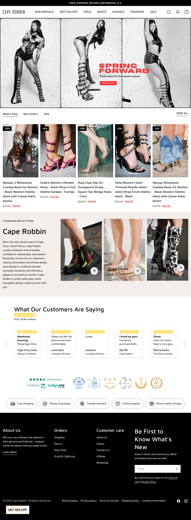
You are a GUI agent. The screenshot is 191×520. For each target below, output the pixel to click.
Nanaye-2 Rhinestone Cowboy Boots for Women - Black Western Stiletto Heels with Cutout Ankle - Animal (20, 191)
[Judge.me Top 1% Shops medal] (141, 383)
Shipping (59, 437)
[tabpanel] (95, 166)
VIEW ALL (182, 113)
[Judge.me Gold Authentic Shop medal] (110, 383)
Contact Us (103, 450)
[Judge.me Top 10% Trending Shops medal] (156, 383)
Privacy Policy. (148, 481)
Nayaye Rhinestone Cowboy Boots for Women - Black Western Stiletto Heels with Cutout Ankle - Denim (170, 191)
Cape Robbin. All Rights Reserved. (31, 500)
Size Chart (60, 450)
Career (100, 443)
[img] (97, 315)
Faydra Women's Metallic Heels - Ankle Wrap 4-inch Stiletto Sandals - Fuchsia (58, 187)
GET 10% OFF (17, 510)
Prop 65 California (64, 456)
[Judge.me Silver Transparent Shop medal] (125, 383)
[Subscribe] (176, 468)
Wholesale (102, 462)
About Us (101, 437)
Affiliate (100, 456)
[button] (7, 344)
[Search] (169, 12)
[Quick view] (35, 172)
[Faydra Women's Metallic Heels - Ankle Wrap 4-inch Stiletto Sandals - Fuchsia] (58, 150)
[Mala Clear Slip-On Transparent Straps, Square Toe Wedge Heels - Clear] (95, 150)
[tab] (10, 114)
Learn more (10, 452)
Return (58, 443)
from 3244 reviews (25, 319)
